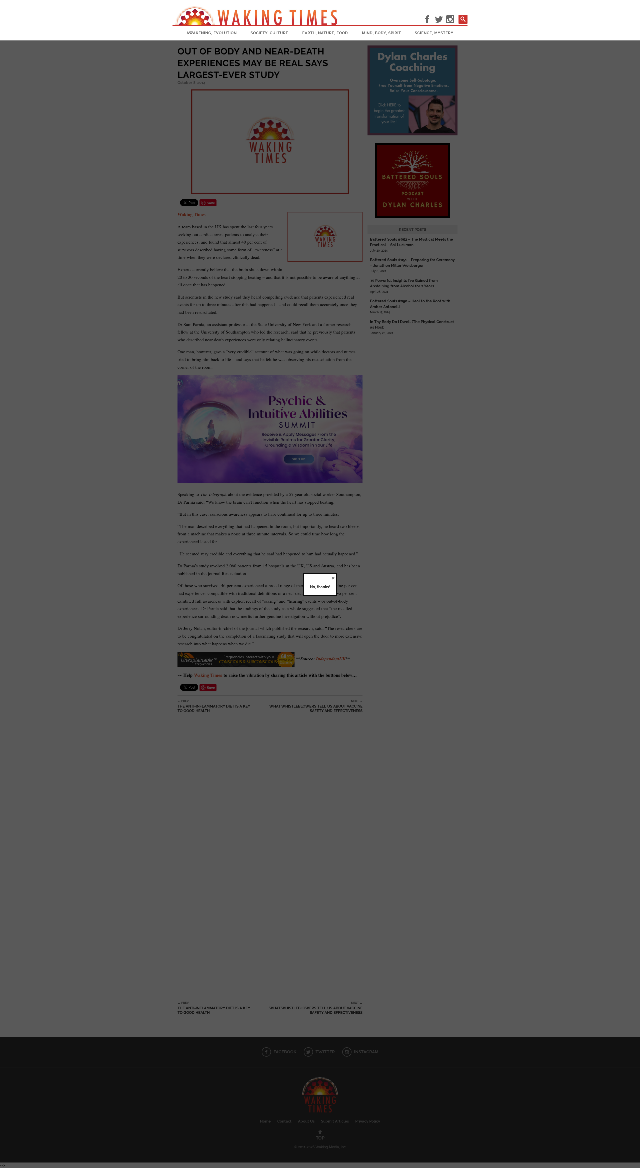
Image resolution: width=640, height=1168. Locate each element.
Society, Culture (269, 33)
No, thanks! (320, 587)
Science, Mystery (434, 33)
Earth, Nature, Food (325, 33)
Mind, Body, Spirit (381, 33)
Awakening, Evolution (211, 33)
